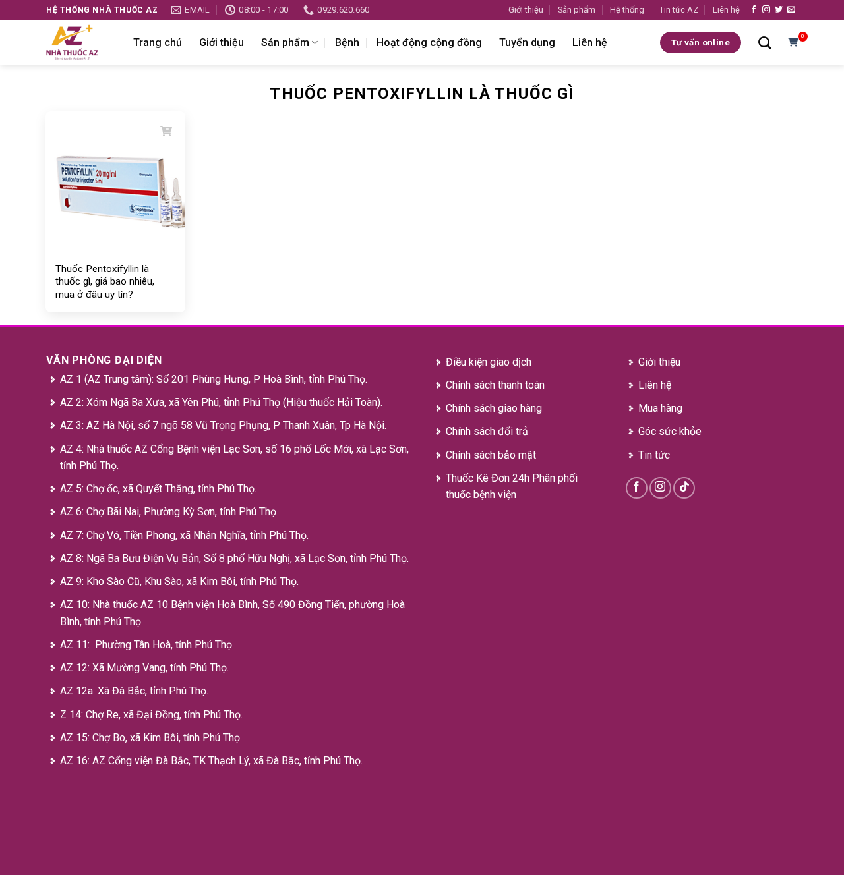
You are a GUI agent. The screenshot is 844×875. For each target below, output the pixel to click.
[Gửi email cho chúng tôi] (791, 9)
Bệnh (347, 42)
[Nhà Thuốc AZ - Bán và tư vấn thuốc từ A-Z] (79, 42)
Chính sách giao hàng (494, 408)
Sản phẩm (576, 9)
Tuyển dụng (527, 42)
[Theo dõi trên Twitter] (779, 9)
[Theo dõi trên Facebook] (754, 9)
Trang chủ (157, 42)
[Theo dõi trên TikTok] (684, 488)
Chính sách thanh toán (495, 385)
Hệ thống (627, 9)
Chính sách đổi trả (487, 431)
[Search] (764, 42)
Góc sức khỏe (670, 431)
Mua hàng (660, 408)
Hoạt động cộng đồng (429, 42)
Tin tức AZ (678, 9)
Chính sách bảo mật (491, 455)
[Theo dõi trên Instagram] (766, 9)
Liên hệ (726, 9)
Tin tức (654, 455)
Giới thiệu (525, 9)
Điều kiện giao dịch (488, 362)
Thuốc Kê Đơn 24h (487, 478)
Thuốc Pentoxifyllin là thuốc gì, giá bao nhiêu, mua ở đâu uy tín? (104, 281)
